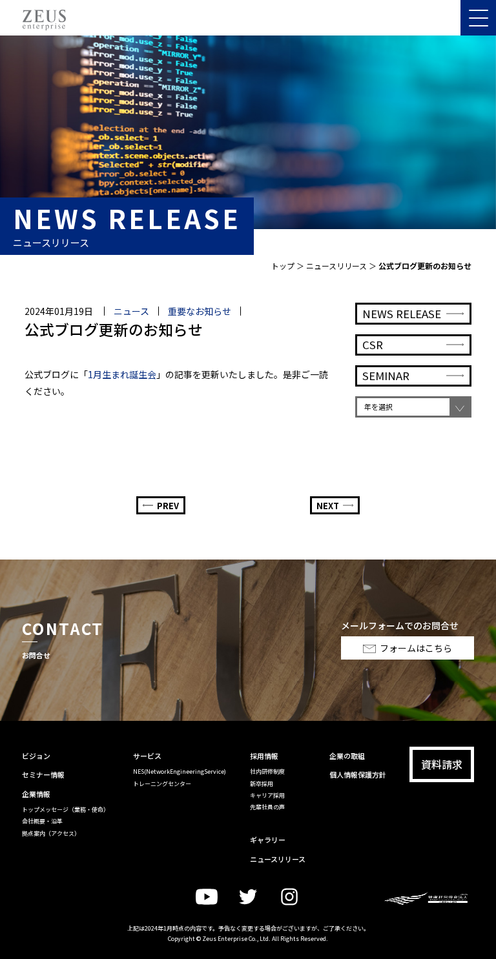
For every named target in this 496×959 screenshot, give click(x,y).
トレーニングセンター (162, 784)
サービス (147, 756)
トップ (282, 265)
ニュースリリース (336, 265)
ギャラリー (267, 839)
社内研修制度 (267, 771)
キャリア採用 (267, 795)
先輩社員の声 (267, 807)
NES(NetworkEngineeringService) (179, 771)
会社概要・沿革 (42, 821)
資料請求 (441, 764)
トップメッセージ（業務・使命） (65, 809)
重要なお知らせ (199, 311)
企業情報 (36, 794)
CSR (372, 344)
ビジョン (36, 756)
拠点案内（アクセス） (51, 833)
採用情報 (264, 756)
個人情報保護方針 (357, 774)
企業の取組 (347, 756)
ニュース (131, 311)
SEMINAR (385, 375)
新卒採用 (261, 784)
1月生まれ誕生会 (122, 374)
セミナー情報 (43, 774)
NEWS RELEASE (401, 313)
